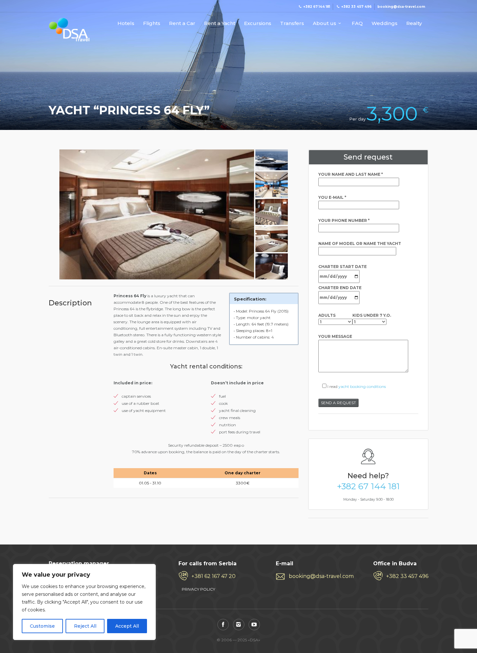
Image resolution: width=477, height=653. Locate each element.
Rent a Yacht (219, 23)
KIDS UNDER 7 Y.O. (371, 315)
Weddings (385, 23)
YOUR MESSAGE (335, 336)
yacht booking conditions (362, 386)
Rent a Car (182, 23)
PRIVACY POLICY (198, 589)
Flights (151, 23)
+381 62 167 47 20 (213, 576)
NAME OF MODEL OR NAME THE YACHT (359, 243)
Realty (414, 23)
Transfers (292, 23)
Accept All (127, 626)
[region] (84, 602)
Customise (42, 626)
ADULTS (327, 315)
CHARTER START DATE (342, 266)
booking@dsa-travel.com (321, 576)
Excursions (257, 23)
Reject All (85, 626)
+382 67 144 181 (368, 486)
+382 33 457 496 (407, 576)
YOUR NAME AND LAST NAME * (350, 174)
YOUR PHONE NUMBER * (344, 220)
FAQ (357, 23)
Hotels (125, 23)
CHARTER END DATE (339, 287)
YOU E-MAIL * (332, 197)
